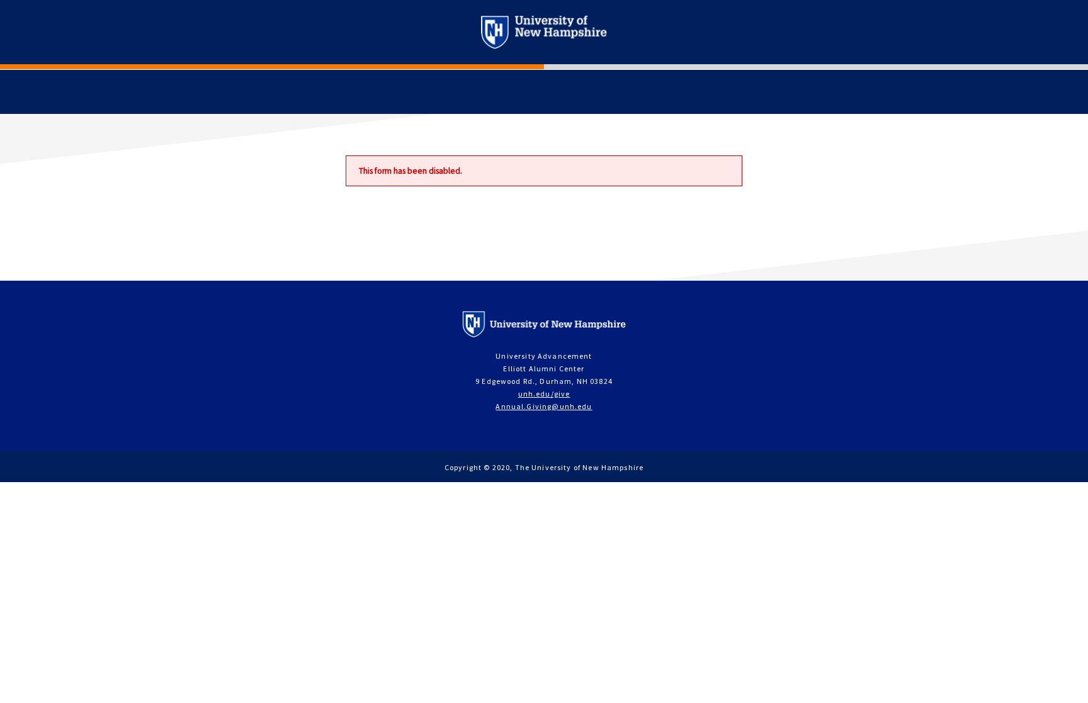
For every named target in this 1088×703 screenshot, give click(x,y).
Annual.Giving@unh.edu (544, 406)
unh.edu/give (544, 393)
